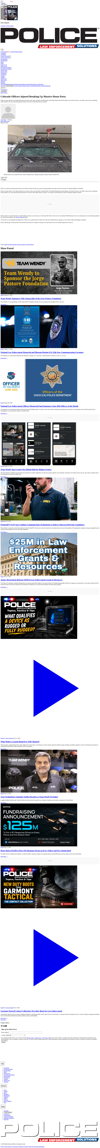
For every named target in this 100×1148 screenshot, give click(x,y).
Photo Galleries (37, 84)
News (11, 1)
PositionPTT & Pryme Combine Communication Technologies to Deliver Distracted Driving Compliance (43, 525)
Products (31, 84)
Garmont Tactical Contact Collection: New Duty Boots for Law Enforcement (31, 1011)
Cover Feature (6, 1)
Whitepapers (18, 84)
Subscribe (3, 26)
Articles (15, 1)
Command (3, 53)
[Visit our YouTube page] (6, 1026)
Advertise (3, 85)
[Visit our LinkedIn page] (4, 1026)
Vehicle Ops (4, 78)
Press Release (22, 85)
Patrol (2, 62)
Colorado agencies (16, 244)
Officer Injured (8, 244)
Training (3, 76)
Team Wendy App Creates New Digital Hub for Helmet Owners (26, 469)
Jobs (42, 84)
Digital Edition (10, 26)
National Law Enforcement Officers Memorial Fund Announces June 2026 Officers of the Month (39, 406)
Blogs (8, 84)
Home (2, 92)
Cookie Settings (9, 85)
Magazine (12, 84)
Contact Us (16, 85)
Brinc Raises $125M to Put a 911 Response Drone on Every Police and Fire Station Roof (36, 851)
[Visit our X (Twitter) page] (3, 1026)
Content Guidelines (31, 85)
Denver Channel (20, 217)
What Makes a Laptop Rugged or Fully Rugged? (20, 742)
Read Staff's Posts (5, 121)
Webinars (22, 1)
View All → (4, 1019)
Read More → (4, 304)
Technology (3, 73)
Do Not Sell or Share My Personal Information (32, 1146)
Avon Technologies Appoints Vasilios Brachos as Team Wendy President (29, 797)
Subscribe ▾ (4, 4)
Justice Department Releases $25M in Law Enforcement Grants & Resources (31, 580)
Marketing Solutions (41, 85)
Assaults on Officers (26, 244)
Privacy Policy (4, 1146)
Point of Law (4, 64)
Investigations (4, 59)
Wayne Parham (9, 738)
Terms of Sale (17, 1146)
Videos (18, 1)
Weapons (3, 81)
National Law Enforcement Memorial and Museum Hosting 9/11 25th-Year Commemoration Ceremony (42, 352)
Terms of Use (11, 1146)
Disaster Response (5, 56)
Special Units (4, 70)
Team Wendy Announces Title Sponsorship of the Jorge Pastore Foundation (31, 299)
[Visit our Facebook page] (1, 1026)
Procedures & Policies (6, 67)
